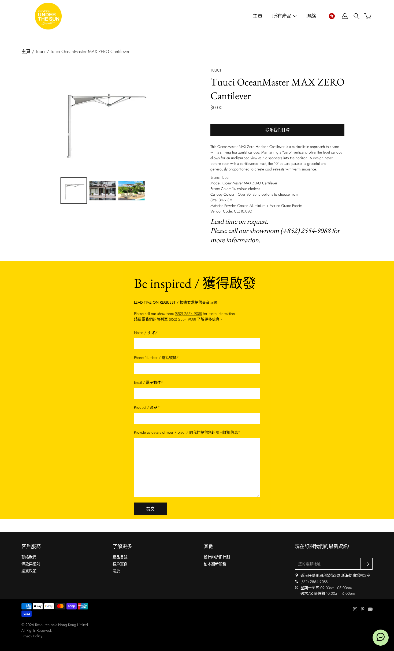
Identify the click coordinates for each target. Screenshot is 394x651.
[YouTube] (370, 609)
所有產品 (282, 16)
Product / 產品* (147, 407)
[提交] (366, 564)
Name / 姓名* (146, 332)
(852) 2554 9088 (188, 313)
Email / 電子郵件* (148, 382)
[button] (331, 16)
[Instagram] (355, 609)
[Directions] (296, 575)
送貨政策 (28, 571)
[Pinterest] (362, 609)
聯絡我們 (28, 557)
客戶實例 (120, 564)
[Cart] (368, 16)
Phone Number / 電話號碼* (156, 357)
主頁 (257, 16)
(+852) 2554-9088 (305, 230)
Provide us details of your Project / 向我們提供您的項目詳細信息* (187, 432)
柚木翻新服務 (215, 564)
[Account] (344, 16)
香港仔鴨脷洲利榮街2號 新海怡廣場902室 (335, 575)
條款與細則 (30, 564)
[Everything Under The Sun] (48, 16)
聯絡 (311, 16)
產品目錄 (120, 557)
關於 (116, 571)
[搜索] (356, 16)
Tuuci (40, 51)
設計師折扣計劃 (217, 557)
